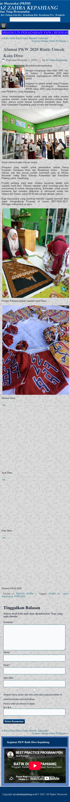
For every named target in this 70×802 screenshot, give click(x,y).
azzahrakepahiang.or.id (25, 794)
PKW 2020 (19, 596)
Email (6, 665)
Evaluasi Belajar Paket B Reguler (49, 41)
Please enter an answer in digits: (19, 703)
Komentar (8, 622)
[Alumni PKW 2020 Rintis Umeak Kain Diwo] (13, 88)
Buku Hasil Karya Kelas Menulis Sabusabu (26, 38)
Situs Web (8, 678)
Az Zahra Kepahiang (56, 60)
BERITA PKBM (24, 593)
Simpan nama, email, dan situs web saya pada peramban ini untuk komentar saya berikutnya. (32, 697)
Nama (7, 652)
